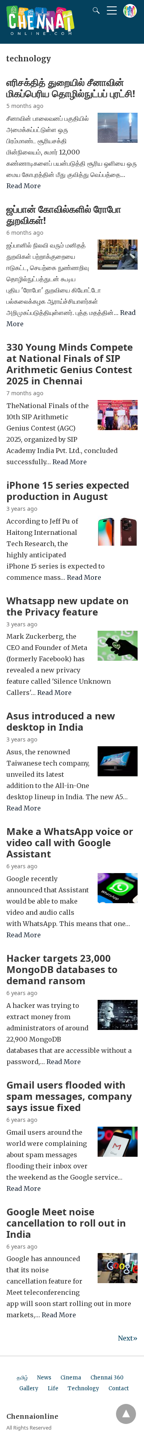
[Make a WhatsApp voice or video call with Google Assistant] (118, 901)
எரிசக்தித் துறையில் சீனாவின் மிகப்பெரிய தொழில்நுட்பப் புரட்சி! (70, 87)
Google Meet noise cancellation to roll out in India (66, 1223)
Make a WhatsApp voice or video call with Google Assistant (69, 842)
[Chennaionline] (40, 32)
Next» (128, 1338)
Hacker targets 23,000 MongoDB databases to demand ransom (62, 969)
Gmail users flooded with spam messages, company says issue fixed (69, 1096)
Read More (23, 186)
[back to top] (126, 1414)
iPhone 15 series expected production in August (67, 490)
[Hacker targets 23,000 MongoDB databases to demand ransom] (118, 1028)
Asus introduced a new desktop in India (60, 721)
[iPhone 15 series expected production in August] (118, 543)
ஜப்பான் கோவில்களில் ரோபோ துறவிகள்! (63, 214)
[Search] (94, 10)
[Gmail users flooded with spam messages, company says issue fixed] (118, 1154)
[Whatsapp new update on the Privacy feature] (118, 658)
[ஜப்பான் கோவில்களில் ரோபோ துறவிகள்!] (118, 267)
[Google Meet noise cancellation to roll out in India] (118, 1281)
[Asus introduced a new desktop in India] (118, 774)
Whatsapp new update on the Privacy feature (67, 606)
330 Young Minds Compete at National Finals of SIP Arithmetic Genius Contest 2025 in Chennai (69, 363)
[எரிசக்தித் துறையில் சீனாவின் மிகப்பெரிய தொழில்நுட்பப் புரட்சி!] (118, 140)
